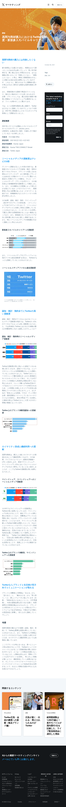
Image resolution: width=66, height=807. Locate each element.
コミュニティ (44, 787)
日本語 (56, 802)
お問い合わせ (31, 796)
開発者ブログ (44, 789)
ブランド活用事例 (58, 789)
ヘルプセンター (32, 777)
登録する (54, 755)
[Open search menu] (53, 5)
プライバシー (32, 802)
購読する (59, 5)
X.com (4, 777)
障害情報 (4, 779)
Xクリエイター (32, 781)
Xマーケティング (58, 783)
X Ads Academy (57, 792)
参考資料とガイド (58, 781)
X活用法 (30, 779)
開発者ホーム (44, 779)
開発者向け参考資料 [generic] (46, 775)
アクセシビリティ (7, 781)
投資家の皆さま (19, 787)
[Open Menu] (48, 5)
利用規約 (45, 802)
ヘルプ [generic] (29, 774)
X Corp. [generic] (17, 774)
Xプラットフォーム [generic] (7, 774)
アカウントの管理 (33, 787)
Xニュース (18, 779)
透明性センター (6, 789)
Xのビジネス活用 (58, 779)
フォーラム (43, 785)
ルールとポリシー (33, 794)
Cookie (20, 802)
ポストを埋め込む (7, 783)
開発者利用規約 (44, 796)
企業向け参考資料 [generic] (58, 774)
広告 (54, 777)
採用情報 (17, 785)
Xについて (18, 777)
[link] (11, 714)
